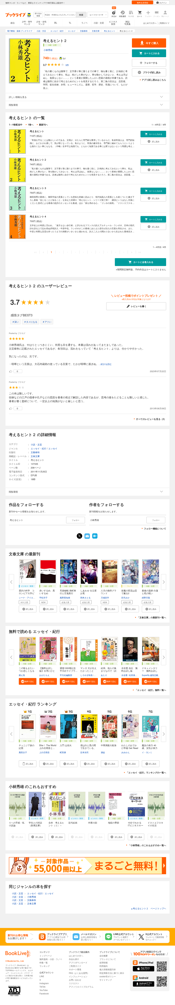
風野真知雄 (65, 597)
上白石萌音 (44, 752)
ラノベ (84, 22)
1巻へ (30, 124)
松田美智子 (134, 675)
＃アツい (46, 321)
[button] (27, 609)
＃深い (15, 321)
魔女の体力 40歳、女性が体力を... (149, 748)
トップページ (45, 955)
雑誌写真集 (127, 22)
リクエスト (74, 983)
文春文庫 (35, 456)
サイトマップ (105, 979)
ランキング (44, 965)
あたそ (104, 675)
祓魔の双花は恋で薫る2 (129, 592)
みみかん (125, 752)
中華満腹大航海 (108, 745)
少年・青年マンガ (27, 22)
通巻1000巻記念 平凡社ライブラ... (69, 669)
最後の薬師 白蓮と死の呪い (150, 592)
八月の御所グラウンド (108, 592)
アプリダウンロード (78, 962)
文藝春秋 (35, 452)
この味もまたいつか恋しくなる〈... (26, 670)
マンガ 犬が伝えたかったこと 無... (88, 670)
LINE (41, 976)
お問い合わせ (75, 979)
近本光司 (84, 752)
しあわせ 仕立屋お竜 (88, 592)
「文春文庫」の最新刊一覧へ (151, 617)
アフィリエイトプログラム (81, 986)
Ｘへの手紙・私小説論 (16, 824)
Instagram (44, 983)
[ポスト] (79, 536)
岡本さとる (85, 597)
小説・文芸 (99, 22)
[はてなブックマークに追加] (95, 538)
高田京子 (23, 752)
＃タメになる (30, 321)
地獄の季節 (113, 822)
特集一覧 (43, 962)
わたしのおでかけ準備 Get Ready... (129, 748)
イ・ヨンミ (147, 752)
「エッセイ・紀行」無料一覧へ (150, 690)
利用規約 (103, 965)
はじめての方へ (149, 23)
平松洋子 (43, 597)
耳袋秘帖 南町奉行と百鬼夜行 (68, 592)
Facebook (44, 993)
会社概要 (103, 955)
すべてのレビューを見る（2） (151, 419)
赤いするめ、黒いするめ (47, 592)
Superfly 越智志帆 (150, 675)
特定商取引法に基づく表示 (111, 972)
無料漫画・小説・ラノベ (50, 959)
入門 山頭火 (66, 745)
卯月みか (125, 597)
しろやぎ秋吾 (86, 675)
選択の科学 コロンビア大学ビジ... (26, 593)
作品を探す (74, 959)
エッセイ (52, 448)
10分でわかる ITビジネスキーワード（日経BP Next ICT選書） (136, 826)
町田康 (63, 752)
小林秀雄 (48, 50)
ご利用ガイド (164, 23)
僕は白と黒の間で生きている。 (88, 747)
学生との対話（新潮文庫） (35, 824)
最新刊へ (43, 124)
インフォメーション (78, 976)
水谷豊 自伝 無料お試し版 (129, 669)
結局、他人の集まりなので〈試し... (108, 670)
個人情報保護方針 (107, 969)
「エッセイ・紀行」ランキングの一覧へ (146, 772)
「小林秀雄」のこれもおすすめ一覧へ (147, 845)
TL (70, 22)
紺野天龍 (146, 597)
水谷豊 (124, 675)
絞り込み (38, 14)
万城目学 (105, 597)
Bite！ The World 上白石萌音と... (48, 747)
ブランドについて (107, 959)
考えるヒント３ (38, 188)
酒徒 (103, 752)
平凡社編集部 (66, 675)
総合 (13, 22)
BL (55, 22)
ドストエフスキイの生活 (155, 824)
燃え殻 (22, 675)
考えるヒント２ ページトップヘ (148, 908)
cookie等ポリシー (107, 976)
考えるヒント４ (38, 216)
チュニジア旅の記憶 (26, 747)
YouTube (43, 990)
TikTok (42, 986)
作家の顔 (92, 822)
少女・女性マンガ (41, 22)
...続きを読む (105, 364)
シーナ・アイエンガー (29, 597)
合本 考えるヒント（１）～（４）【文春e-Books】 (56, 826)
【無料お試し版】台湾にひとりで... (47, 670)
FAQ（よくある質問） (79, 972)
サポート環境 (75, 969)
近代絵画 (72, 822)
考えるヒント (37, 131)
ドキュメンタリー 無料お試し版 (149, 670)
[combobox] (60, 14)
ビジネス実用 (113, 22)
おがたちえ (44, 675)
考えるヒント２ (38, 159)
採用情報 (103, 962)
